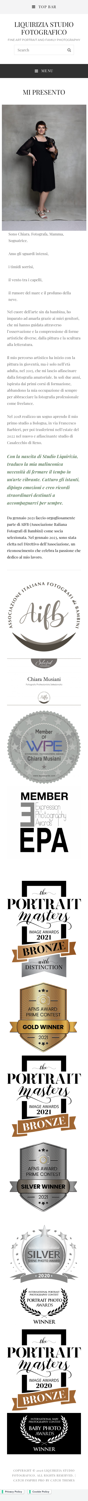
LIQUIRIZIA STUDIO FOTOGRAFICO (44, 28)
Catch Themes (62, 1480)
